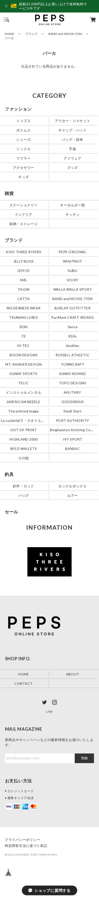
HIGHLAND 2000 (23, 439)
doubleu (72, 345)
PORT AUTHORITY (72, 420)
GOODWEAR (73, 401)
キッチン (72, 214)
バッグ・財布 (72, 139)
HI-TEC (23, 345)
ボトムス (23, 130)
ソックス (23, 149)
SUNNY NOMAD (72, 373)
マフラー (23, 158)
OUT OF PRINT (23, 430)
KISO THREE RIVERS (23, 252)
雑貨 (9, 193)
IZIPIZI (23, 271)
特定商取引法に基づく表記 (26, 846)
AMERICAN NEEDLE (23, 401)
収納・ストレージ (23, 224)
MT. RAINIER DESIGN (23, 364)
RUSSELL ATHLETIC (72, 355)
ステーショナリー (23, 205)
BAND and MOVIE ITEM (65, 34)
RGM (23, 327)
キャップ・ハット (72, 130)
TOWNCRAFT (72, 364)
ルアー (72, 495)
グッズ (72, 167)
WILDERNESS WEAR (23, 308)
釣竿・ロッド (23, 486)
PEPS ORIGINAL (73, 252)
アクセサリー (23, 167)
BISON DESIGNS (24, 355)
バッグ (23, 495)
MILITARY (72, 392)
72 (23, 336)
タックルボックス (72, 486)
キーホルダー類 (72, 205)
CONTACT (23, 683)
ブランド (31, 34)
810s (72, 336)
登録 (84, 758)
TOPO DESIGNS (72, 383)
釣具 (9, 474)
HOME (9, 34)
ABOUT (72, 674)
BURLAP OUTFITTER (73, 308)
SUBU (72, 271)
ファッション (18, 108)
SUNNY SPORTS (23, 373)
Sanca (73, 327)
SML (23, 280)
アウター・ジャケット (72, 121)
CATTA (23, 299)
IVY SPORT (72, 439)
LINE (49, 711)
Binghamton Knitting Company (73, 430)
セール (11, 511)
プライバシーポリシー (22, 840)
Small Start (72, 411)
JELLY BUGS (23, 261)
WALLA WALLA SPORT (72, 289)
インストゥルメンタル (23, 392)
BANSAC (72, 448)
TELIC (23, 383)
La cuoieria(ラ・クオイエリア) (24, 420)
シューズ (23, 139)
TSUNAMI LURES (23, 317)
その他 (23, 458)
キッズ (23, 177)
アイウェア (72, 158)
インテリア (23, 214)
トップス (23, 121)
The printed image (23, 411)
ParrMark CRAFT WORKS (72, 317)
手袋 (72, 149)
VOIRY (73, 280)
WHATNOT (72, 261)
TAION (24, 289)
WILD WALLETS (23, 448)
